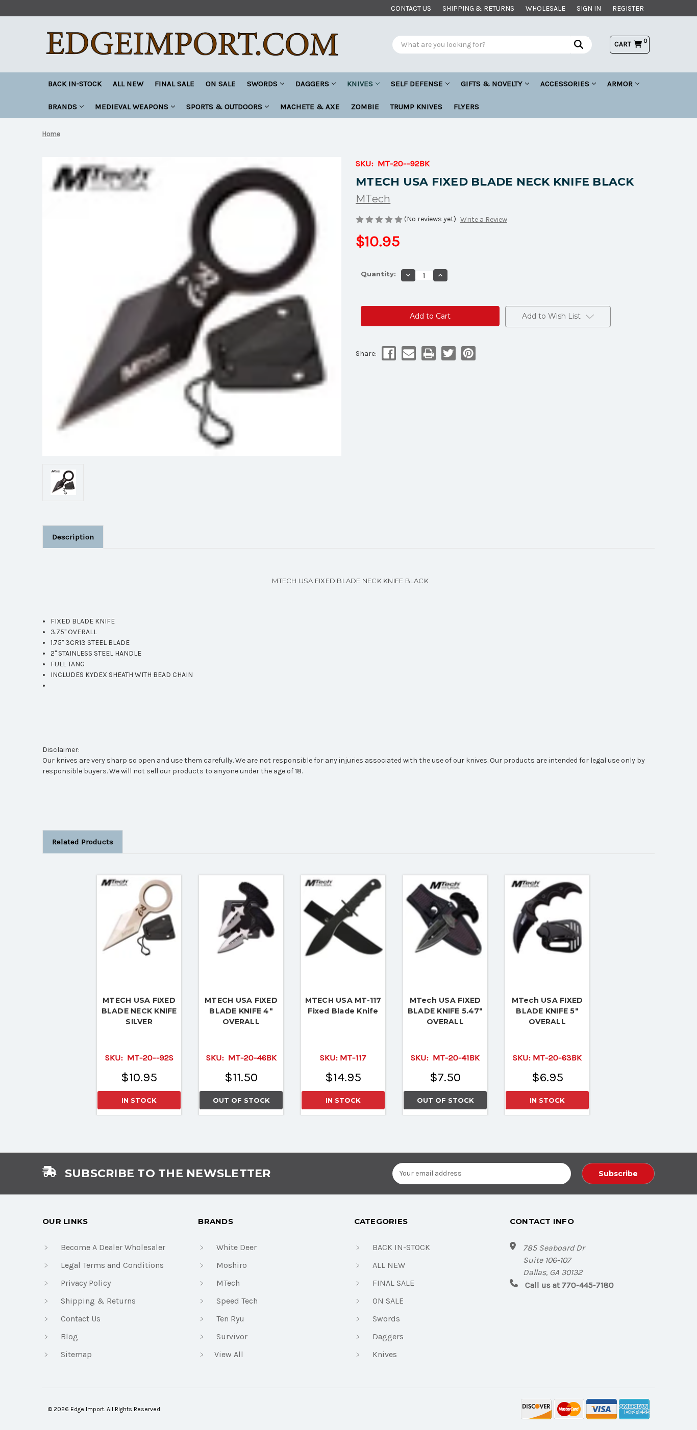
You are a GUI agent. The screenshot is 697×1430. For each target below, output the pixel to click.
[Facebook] (388, 353)
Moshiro (231, 1265)
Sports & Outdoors (224, 106)
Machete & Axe (310, 106)
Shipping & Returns (478, 8)
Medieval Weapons (131, 106)
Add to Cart (139, 915)
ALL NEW (128, 83)
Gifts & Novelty (491, 83)
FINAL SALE (174, 83)
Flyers (466, 106)
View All (228, 1354)
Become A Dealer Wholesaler (113, 1247)
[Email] (408, 353)
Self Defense (417, 83)
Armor (620, 83)
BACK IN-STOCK (75, 83)
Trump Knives (416, 106)
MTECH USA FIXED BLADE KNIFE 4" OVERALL (241, 1011)
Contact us (411, 8)
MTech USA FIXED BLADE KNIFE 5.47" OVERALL (445, 1011)
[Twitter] (447, 353)
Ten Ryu (230, 1318)
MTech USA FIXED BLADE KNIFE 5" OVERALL (547, 1011)
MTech (228, 1283)
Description (73, 536)
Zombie (365, 106)
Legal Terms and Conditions (112, 1265)
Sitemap (76, 1354)
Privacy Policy (86, 1283)
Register (628, 8)
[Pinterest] (467, 353)
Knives (360, 83)
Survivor (231, 1336)
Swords (262, 83)
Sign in (589, 8)
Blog (69, 1336)
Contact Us (81, 1318)
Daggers (312, 83)
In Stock (139, 1100)
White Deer (236, 1247)
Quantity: (378, 274)
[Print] (427, 353)
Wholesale (545, 8)
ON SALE (221, 83)
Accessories (564, 83)
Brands (62, 106)
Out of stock (241, 917)
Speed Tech (237, 1301)
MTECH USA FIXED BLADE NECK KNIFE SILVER (139, 1011)
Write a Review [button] (483, 219)
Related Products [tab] (82, 841)
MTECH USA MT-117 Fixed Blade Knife (343, 1006)
